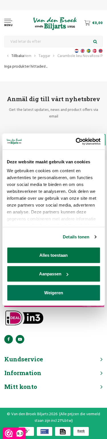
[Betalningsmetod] (26, 431)
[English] (82, 51)
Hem (27, 56)
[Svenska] (88, 51)
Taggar (44, 56)
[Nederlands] (76, 51)
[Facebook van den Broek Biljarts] (8, 339)
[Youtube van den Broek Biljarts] (20, 339)
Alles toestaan (53, 254)
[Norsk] (100, 51)
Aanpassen (50, 273)
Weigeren (53, 292)
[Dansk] (94, 51)
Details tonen (76, 236)
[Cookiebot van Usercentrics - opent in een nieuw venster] (76, 141)
